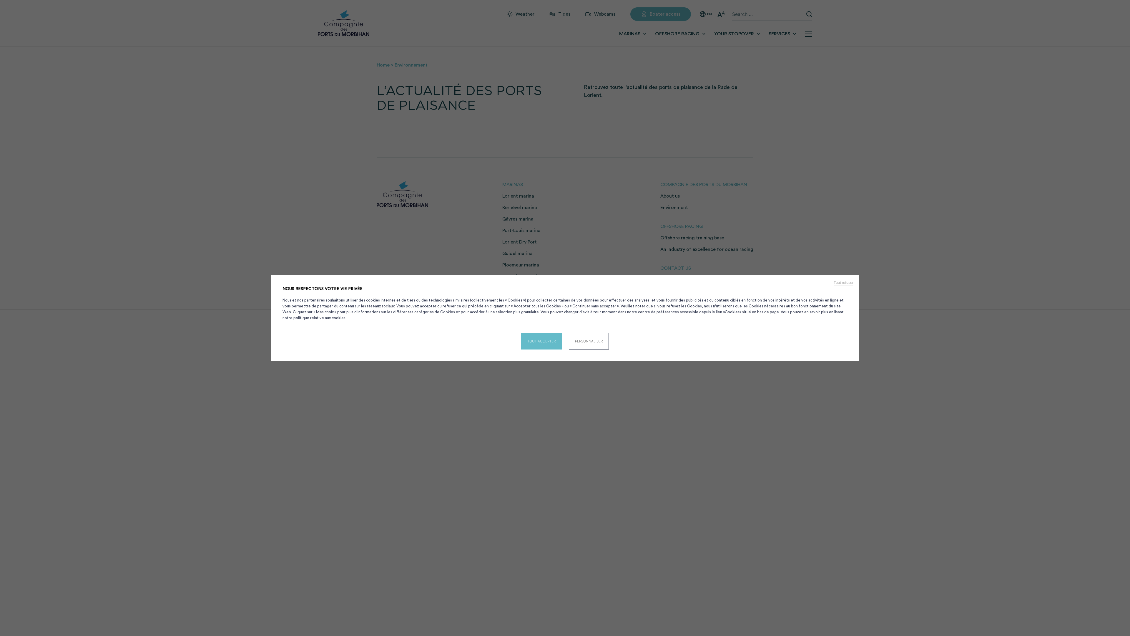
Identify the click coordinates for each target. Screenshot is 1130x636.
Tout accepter (541, 341)
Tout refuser (843, 283)
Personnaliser (589, 341)
